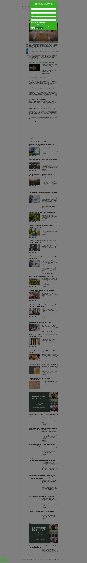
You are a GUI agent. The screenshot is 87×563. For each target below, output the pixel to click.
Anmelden (33, 28)
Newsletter (5, 559)
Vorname (32, 7)
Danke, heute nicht (39, 28)
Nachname (32, 10)
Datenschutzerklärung (39, 26)
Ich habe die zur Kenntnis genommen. (41, 26)
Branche (32, 18)
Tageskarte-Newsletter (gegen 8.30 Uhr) (38, 24)
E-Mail (32, 14)
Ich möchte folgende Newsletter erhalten (38, 22)
